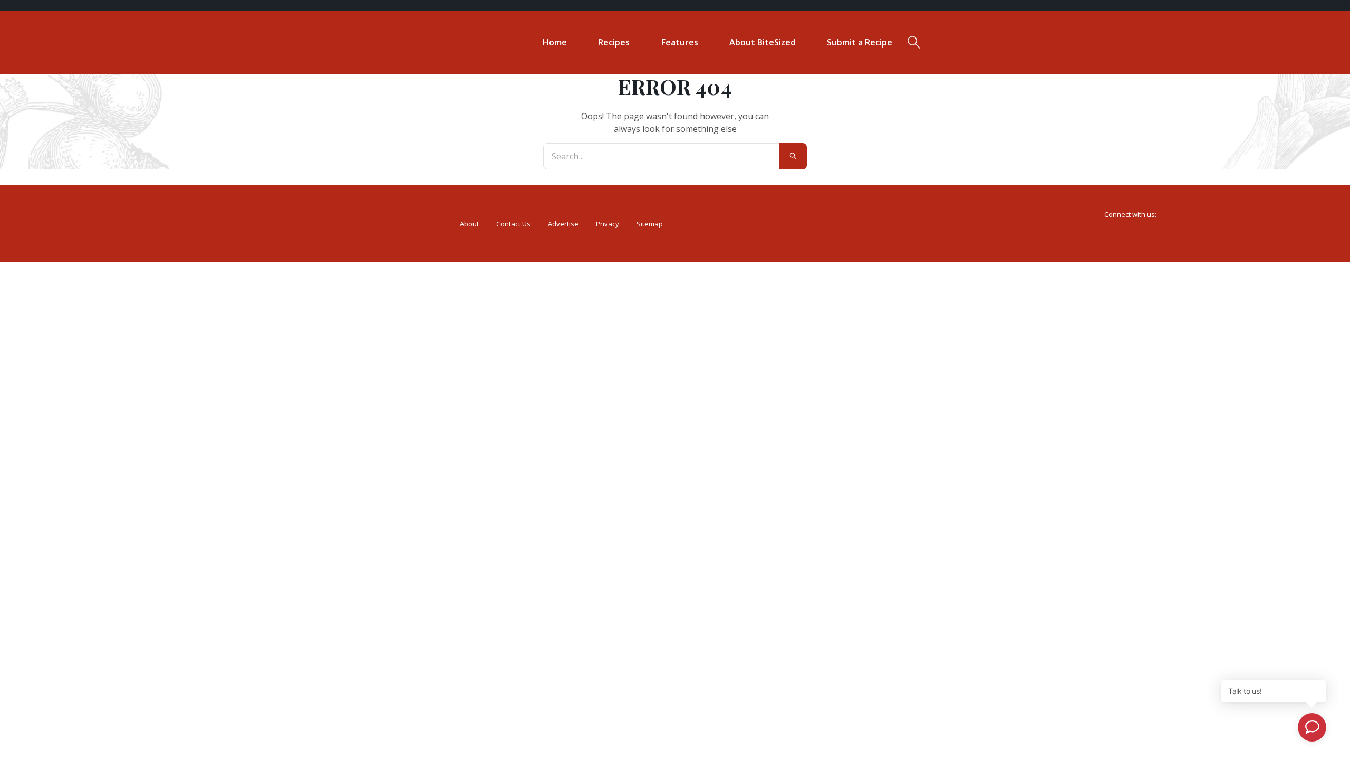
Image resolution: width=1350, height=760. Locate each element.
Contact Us (513, 224)
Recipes (614, 42)
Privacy (607, 224)
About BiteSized (762, 42)
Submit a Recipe (859, 42)
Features (679, 42)
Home (555, 42)
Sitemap (650, 224)
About (469, 224)
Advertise (563, 224)
